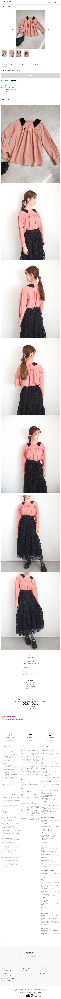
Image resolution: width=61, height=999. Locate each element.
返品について (4, 85)
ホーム (2, 6)
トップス (8, 6)
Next (48, 29)
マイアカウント (43, 968)
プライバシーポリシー (6, 980)
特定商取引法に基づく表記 (7, 87)
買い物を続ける (5, 92)
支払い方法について (6, 975)
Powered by (22, 996)
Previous (13, 29)
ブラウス (13, 6)
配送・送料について (6, 970)
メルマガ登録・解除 (25, 968)
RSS (22, 970)
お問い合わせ (43, 973)
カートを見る (43, 970)
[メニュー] (59, 2)
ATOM (25, 970)
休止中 (30, 75)
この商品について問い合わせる (8, 89)
